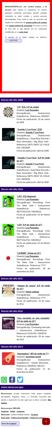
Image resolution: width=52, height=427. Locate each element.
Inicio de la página (9, 424)
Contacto (34, 415)
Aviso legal (5, 418)
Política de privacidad (19, 418)
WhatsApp (4, 380)
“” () (28, 107)
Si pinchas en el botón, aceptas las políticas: (26, 37)
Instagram (21, 411)
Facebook (12, 380)
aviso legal (23, 32)
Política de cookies (37, 418)
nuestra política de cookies (36, 22)
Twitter (20, 380)
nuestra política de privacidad (20, 26)
